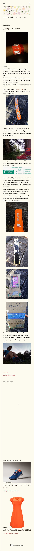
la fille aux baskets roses (15, 7)
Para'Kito (20, 89)
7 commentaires (13, 491)
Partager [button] (5, 372)
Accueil (6, 17)
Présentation (15, 17)
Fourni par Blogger (18, 545)
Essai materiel (11, 375)
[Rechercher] (30, 3)
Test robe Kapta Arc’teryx (17, 530)
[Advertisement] (17, 443)
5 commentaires (13, 533)
